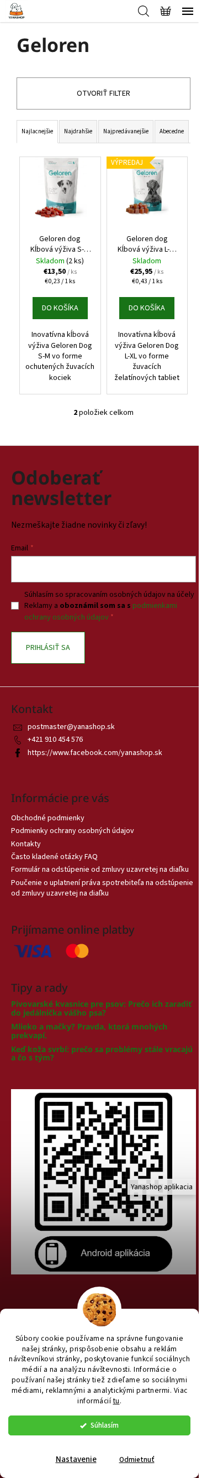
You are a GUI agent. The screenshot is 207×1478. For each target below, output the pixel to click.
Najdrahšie (78, 131)
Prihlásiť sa (48, 647)
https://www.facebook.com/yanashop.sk (95, 752)
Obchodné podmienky (47, 818)
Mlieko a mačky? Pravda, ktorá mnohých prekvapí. (89, 1030)
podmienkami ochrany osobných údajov (100, 611)
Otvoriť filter (103, 93)
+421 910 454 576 (55, 739)
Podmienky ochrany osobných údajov (72, 830)
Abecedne (172, 131)
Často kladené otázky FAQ (54, 856)
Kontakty (26, 844)
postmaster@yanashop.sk (71, 726)
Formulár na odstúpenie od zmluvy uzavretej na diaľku (100, 869)
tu (116, 1401)
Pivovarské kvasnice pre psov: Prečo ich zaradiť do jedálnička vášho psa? (101, 1008)
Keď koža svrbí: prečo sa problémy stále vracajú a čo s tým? (102, 1053)
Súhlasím (105, 1425)
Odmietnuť (137, 1459)
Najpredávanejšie (125, 131)
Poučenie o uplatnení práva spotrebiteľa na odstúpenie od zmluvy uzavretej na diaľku (102, 888)
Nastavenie (76, 1459)
